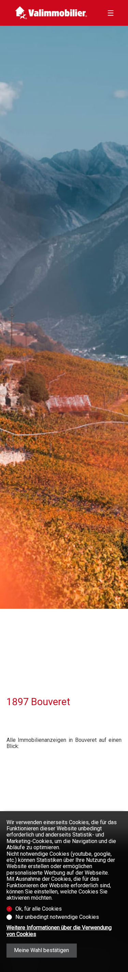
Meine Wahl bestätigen (41, 950)
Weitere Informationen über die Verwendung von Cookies (59, 931)
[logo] (51, 12)
